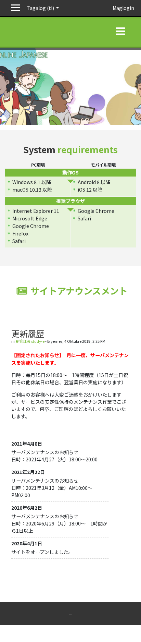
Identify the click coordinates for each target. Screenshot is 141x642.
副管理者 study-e (29, 341)
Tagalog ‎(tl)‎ (41, 7)
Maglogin (123, 7)
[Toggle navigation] (120, 30)
